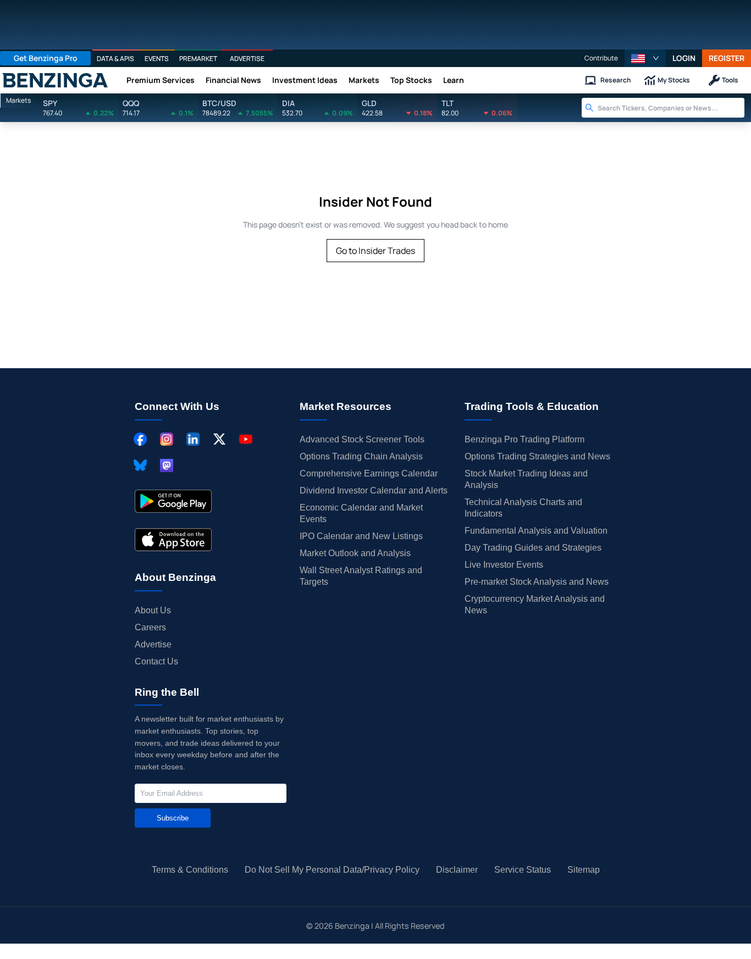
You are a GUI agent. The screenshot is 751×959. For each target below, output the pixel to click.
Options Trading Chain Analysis (361, 456)
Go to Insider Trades (375, 251)
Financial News (233, 80)
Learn (453, 80)
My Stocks (674, 80)
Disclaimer (457, 869)
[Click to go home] (55, 80)
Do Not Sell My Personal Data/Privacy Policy (332, 869)
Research (615, 80)
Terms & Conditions (190, 869)
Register (726, 58)
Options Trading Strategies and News (537, 456)
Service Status (522, 869)
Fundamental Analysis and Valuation (536, 530)
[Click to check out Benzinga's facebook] (140, 439)
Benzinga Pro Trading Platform (524, 439)
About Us (153, 610)
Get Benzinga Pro (46, 58)
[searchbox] (671, 108)
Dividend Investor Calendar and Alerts (374, 490)
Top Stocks (411, 80)
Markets (364, 80)
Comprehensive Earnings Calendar (369, 473)
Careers (150, 627)
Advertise (153, 644)
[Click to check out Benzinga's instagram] (167, 439)
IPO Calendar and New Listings (361, 536)
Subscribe (173, 818)
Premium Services (160, 80)
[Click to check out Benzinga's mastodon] (167, 465)
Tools (730, 80)
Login (683, 58)
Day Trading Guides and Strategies (533, 547)
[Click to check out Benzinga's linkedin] (193, 439)
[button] (645, 58)
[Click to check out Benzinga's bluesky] (140, 465)
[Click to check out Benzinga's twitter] (219, 439)
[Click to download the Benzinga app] (173, 501)
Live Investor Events (504, 564)
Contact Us (156, 661)
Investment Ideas (305, 80)
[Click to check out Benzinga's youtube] (246, 439)
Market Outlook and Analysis (355, 553)
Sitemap (583, 869)
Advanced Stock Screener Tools (362, 439)
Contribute (601, 58)
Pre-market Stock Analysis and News (537, 581)
